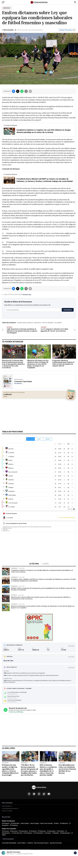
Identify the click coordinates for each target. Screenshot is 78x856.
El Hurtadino (60, 831)
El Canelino (48, 833)
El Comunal (5, 831)
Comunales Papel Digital (9, 843)
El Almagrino (5, 823)
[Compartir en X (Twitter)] (17, 91)
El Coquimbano (23, 831)
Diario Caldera (25, 823)
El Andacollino (51, 831)
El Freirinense (14, 825)
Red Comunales (9, 30)
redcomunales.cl (7, 806)
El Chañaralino (15, 823)
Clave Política (22, 843)
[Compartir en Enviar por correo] (26, 91)
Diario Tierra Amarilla (46, 823)
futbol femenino (48, 322)
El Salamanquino (65, 833)
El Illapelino (55, 833)
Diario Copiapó (34, 823)
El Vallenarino (64, 823)
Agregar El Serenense (66, 30)
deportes (38, 322)
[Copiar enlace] (30, 91)
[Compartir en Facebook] (13, 91)
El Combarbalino (38, 833)
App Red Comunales (56, 843)
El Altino (56, 823)
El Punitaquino (28, 833)
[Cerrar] (75, 852)
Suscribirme (68, 310)
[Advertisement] (39, 413)
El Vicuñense (33, 831)
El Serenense (14, 831)
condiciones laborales (25, 322)
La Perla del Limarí (17, 833)
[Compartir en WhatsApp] (21, 91)
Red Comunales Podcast (41, 843)
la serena (58, 322)
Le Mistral (30, 843)
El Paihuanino (42, 831)
